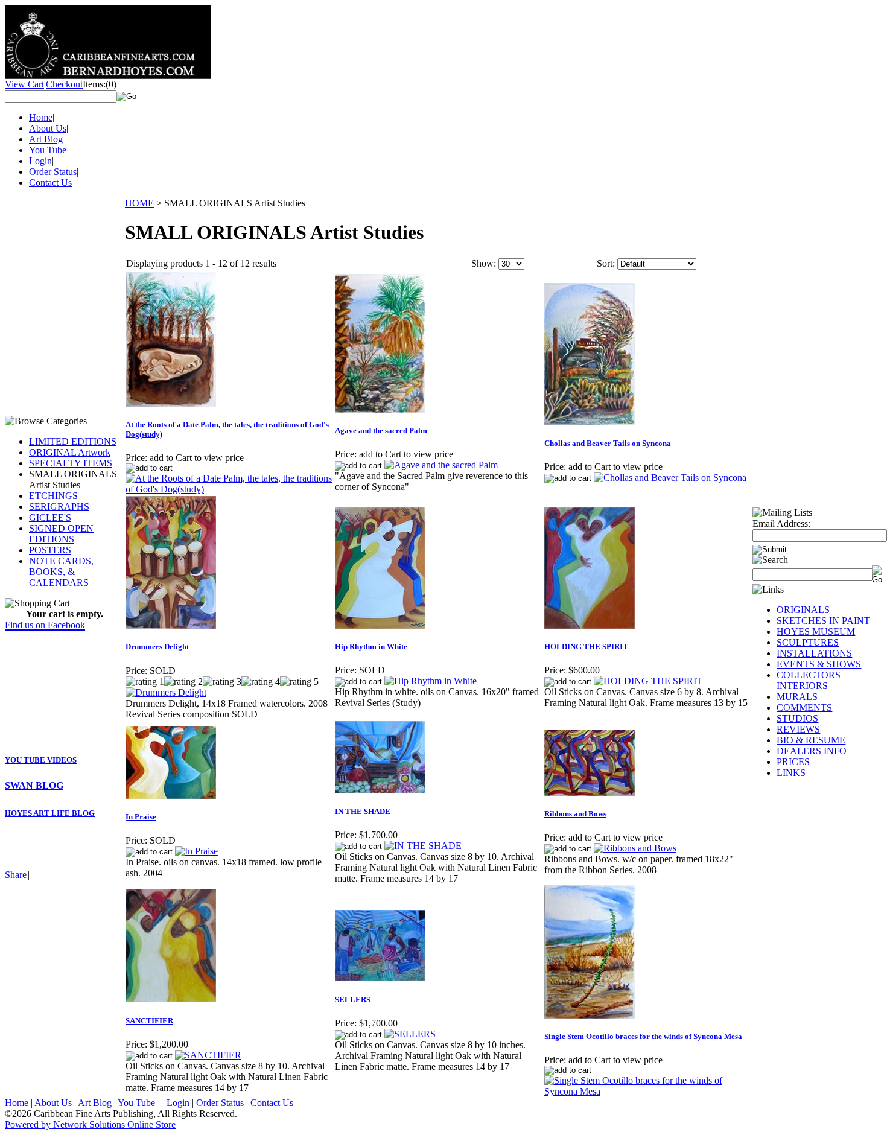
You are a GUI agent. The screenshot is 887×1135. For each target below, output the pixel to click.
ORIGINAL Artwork (69, 452)
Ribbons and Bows (575, 813)
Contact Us (50, 182)
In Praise (141, 816)
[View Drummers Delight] (166, 692)
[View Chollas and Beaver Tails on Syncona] (670, 477)
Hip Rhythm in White (371, 646)
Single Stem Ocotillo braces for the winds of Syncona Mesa (643, 1036)
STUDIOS (797, 718)
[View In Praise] (196, 851)
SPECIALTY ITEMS (70, 463)
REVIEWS (798, 729)
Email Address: (781, 523)
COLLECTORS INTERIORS (809, 680)
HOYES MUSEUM (816, 631)
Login (40, 161)
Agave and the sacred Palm (381, 430)
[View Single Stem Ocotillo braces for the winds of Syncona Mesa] (648, 1091)
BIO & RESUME (811, 740)
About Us (47, 128)
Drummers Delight (157, 646)
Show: (483, 263)
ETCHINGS (53, 496)
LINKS (791, 773)
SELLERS (352, 999)
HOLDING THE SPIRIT (586, 646)
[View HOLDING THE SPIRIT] (648, 681)
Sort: (606, 263)
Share (16, 875)
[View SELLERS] (410, 1034)
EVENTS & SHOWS (819, 664)
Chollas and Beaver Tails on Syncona (607, 443)
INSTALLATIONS (814, 653)
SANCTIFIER (149, 1020)
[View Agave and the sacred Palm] (441, 465)
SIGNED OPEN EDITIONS (61, 533)
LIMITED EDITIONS (72, 441)
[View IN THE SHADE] (423, 846)
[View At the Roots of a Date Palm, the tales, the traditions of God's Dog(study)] (230, 489)
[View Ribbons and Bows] (635, 848)
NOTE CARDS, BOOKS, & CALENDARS (61, 572)
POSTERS (50, 550)
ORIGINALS (803, 610)
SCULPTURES (808, 642)
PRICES (793, 762)
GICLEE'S (50, 517)
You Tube (47, 150)
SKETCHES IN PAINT (823, 620)
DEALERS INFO (812, 751)
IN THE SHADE (362, 811)
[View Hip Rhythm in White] (430, 681)
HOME (139, 203)
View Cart (24, 84)
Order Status (53, 172)
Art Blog (46, 139)
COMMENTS (804, 707)
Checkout (64, 84)
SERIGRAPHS (59, 506)
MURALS (797, 696)
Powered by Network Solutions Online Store (90, 1124)
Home (40, 117)
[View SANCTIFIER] (208, 1055)
